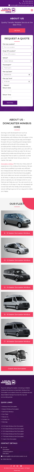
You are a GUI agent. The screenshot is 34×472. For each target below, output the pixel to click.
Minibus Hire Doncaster (9, 406)
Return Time (7, 95)
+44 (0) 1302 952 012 (27, 3)
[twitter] (14, 466)
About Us (5, 417)
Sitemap (5, 422)
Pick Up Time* (7, 78)
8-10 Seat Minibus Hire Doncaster (12, 426)
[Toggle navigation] (32, 10)
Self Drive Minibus (7, 411)
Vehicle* (5, 58)
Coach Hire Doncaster (9, 439)
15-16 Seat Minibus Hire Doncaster (13, 434)
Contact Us (5, 419)
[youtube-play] (21, 466)
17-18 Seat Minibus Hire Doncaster (13, 436)
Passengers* (7, 65)
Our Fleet (5, 414)
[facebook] (12, 466)
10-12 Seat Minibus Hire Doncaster (13, 429)
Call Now (17, 30)
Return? (6, 85)
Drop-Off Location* (9, 51)
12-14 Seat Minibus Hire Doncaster (13, 431)
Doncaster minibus (7, 164)
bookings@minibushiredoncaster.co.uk (22, 5)
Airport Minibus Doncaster (10, 409)
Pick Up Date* (7, 71)
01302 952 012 (29, 1)
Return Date (7, 88)
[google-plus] (18, 466)
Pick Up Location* (9, 44)
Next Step (10, 102)
